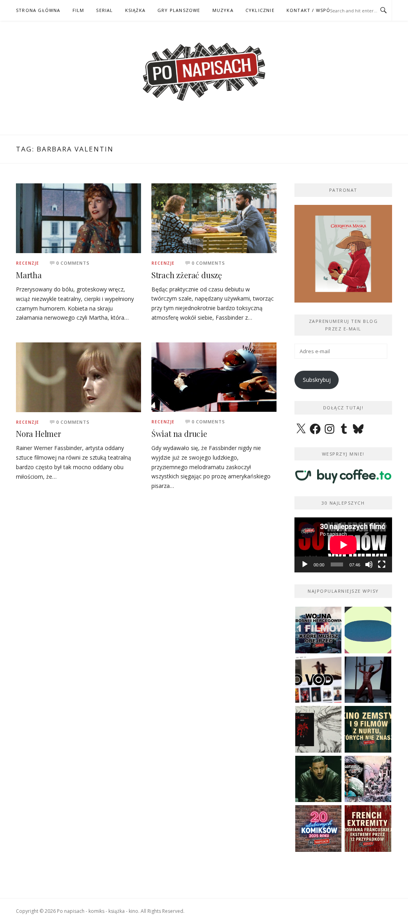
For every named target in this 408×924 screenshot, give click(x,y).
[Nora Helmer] (78, 376)
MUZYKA (222, 10)
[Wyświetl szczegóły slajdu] (347, 254)
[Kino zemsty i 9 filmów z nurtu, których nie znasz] (368, 729)
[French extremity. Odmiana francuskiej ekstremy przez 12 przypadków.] (368, 828)
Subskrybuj (317, 379)
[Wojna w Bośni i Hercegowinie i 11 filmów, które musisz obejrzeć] (318, 630)
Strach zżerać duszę (186, 274)
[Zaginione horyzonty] (368, 779)
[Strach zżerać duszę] (214, 217)
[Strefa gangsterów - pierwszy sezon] (318, 779)
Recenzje (27, 263)
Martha (29, 274)
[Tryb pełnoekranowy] (382, 564)
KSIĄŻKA (135, 10)
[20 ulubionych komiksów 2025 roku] (318, 828)
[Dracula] (318, 729)
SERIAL (104, 10)
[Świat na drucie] (214, 376)
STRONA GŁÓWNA (38, 10)
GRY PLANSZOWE (178, 10)
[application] (343, 544)
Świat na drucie (179, 433)
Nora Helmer (38, 433)
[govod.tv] (318, 680)
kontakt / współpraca (318, 10)
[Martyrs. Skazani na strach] (368, 680)
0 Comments (73, 263)
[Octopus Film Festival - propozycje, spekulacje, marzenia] (368, 630)
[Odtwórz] (305, 564)
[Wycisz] (369, 564)
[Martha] (78, 218)
